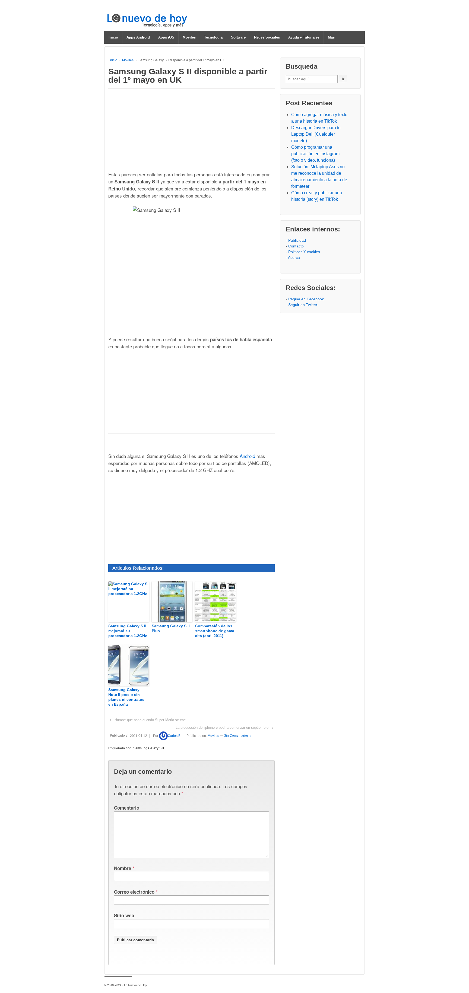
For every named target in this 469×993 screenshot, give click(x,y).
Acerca (294, 257)
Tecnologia (213, 37)
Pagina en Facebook (306, 299)
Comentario (126, 807)
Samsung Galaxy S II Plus (171, 628)
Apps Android (138, 37)
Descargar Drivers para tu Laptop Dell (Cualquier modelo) (316, 134)
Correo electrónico (134, 892)
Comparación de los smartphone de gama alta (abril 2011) (214, 631)
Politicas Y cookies (304, 252)
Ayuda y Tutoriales (303, 37)
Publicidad (297, 240)
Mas (331, 37)
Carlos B (174, 736)
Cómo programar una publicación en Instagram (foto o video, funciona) (315, 154)
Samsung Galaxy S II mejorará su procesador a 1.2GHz (127, 631)
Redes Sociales (267, 37)
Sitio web (124, 915)
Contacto (296, 246)
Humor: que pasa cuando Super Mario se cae (150, 720)
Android (247, 456)
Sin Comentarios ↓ (237, 736)
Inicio (113, 37)
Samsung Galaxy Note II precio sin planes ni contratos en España (126, 697)
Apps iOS (166, 37)
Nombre (122, 868)
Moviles (189, 37)
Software (238, 37)
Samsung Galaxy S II (148, 748)
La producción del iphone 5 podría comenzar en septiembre (222, 727)
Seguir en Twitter (302, 305)
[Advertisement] (191, 128)
